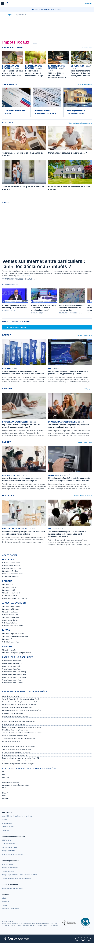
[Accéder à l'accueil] (3, 14)
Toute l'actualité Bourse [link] (84, 335)
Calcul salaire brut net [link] (10, 614)
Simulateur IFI (7, 639)
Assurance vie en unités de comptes (15, 785)
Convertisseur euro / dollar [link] (12, 666)
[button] (2, 3)
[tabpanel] (47, 302)
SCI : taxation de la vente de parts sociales (16, 749)
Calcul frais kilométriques (11, 642)
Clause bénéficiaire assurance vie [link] (14, 598)
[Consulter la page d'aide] (83, 3)
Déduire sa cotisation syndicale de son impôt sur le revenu (21, 727)
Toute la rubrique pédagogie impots (80, 123)
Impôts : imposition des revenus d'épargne (16, 752)
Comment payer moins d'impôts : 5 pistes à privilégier (20, 702)
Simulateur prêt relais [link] (10, 571)
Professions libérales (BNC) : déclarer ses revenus (19, 705)
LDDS (4, 795)
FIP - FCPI (6, 798)
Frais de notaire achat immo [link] (12, 574)
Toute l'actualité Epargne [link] (83, 389)
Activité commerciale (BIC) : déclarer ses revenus (18, 761)
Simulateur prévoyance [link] (10, 617)
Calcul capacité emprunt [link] (11, 565)
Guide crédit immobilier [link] (10, 576)
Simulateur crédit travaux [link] (11, 606)
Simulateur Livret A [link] (9, 587)
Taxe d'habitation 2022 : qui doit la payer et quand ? (19, 738)
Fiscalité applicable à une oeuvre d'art (14, 755)
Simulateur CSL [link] (8, 584)
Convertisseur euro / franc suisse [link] (14, 677)
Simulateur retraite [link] (9, 650)
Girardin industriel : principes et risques (15, 716)
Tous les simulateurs (85, 85)
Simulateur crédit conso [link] (10, 609)
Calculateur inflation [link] (9, 623)
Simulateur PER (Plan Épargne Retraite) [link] (16, 652)
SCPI (4, 788)
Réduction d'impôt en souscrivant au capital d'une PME (20, 758)
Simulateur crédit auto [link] (10, 612)
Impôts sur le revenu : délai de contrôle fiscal (17, 707)
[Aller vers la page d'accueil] (6, 4)
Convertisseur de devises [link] (11, 660)
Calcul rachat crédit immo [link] (11, 568)
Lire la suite (26, 276)
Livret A (5, 793)
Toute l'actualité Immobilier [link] (83, 496)
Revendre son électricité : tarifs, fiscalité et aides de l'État (21, 710)
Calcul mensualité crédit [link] (11, 563)
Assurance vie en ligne (10, 782)
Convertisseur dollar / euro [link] (12, 663)
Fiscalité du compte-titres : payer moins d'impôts (18, 746)
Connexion (88, 4)
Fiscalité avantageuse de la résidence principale (18, 764)
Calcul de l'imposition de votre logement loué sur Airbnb (20, 699)
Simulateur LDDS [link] (8, 590)
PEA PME (5, 777)
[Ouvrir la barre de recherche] (79, 3)
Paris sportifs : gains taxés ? (11, 741)
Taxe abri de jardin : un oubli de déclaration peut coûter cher (22, 733)
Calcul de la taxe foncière (10, 696)
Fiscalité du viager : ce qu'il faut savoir (15, 730)
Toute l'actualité (86, 48)
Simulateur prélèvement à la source (15, 636)
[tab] (10, 284)
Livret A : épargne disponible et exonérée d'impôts (18, 721)
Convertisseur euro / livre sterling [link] (14, 671)
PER (4, 774)
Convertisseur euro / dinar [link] (11, 680)
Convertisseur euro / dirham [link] (12, 682)
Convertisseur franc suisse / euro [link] (14, 674)
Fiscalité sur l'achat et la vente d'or (13, 713)
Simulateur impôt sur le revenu (13, 633)
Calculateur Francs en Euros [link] (12, 625)
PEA (3, 772)
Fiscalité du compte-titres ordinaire (13, 724)
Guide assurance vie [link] (9, 595)
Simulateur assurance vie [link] (11, 593)
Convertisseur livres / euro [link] (11, 669)
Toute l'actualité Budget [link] (84, 442)
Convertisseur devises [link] (10, 620)
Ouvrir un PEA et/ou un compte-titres (14, 735)
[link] (24, 360)
